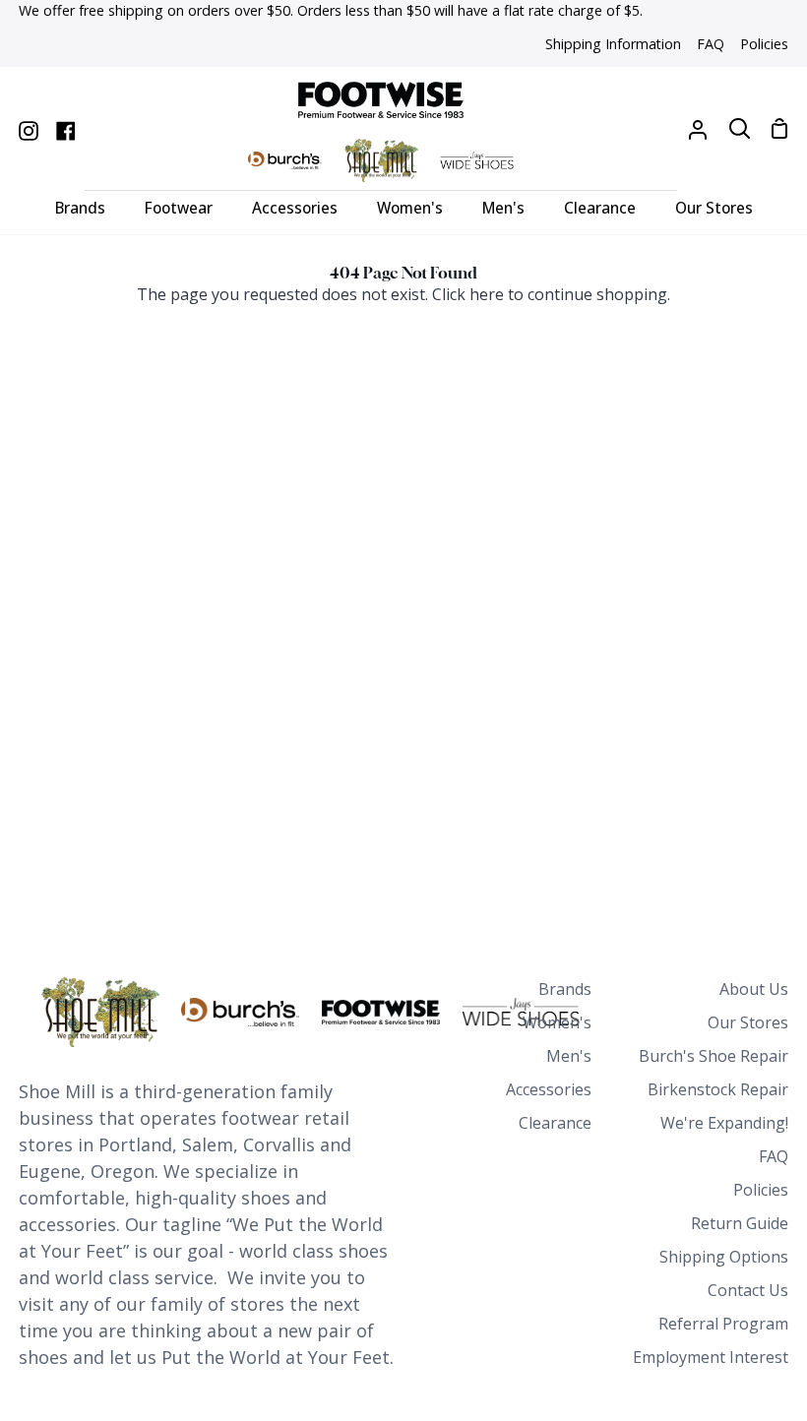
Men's (568, 1056)
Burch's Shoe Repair (713, 1056)
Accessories (548, 1089)
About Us (753, 989)
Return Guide (739, 1223)
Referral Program (723, 1323)
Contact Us (748, 1290)
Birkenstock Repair (718, 1089)
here (486, 294)
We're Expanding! (724, 1123)
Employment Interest (710, 1357)
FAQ (773, 1156)
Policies (760, 1190)
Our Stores (748, 1022)
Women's (557, 1022)
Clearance (555, 1123)
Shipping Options (723, 1256)
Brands (564, 989)
